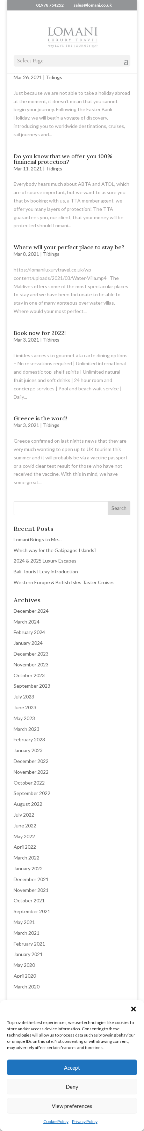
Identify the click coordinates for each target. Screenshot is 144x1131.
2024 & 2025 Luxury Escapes (45, 561)
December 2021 (31, 879)
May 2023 (24, 718)
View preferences (72, 1106)
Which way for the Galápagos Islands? (55, 550)
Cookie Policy (56, 1121)
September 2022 (32, 793)
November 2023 (31, 664)
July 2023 (24, 697)
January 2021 (28, 954)
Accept (72, 1067)
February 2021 (29, 944)
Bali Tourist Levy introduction (46, 571)
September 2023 (32, 686)
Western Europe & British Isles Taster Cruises (64, 582)
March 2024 (26, 622)
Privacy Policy (85, 1121)
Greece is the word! (40, 418)
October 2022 (29, 783)
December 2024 (31, 611)
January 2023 (28, 750)
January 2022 (28, 868)
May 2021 (24, 922)
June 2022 (25, 825)
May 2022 (24, 836)
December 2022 (31, 761)
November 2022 (31, 772)
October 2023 (29, 675)
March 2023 (26, 729)
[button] (133, 1009)
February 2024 (29, 632)
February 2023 (29, 739)
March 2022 (26, 858)
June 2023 (25, 707)
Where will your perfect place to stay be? (69, 247)
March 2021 (26, 933)
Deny (72, 1087)
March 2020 (26, 986)
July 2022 (24, 815)
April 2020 (25, 976)
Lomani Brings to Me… (38, 539)
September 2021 (32, 911)
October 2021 (29, 900)
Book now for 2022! (40, 332)
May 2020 (24, 965)
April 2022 (25, 847)
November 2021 (31, 890)
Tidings (54, 77)
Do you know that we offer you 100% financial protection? (63, 159)
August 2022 (28, 804)
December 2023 (31, 654)
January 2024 (28, 643)
